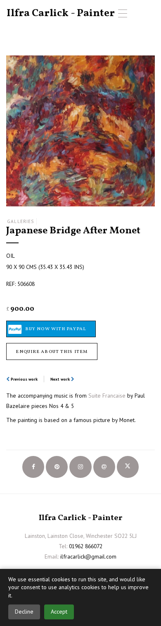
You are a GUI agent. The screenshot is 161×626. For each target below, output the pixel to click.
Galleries (20, 221)
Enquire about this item (52, 351)
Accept (59, 611)
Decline (24, 611)
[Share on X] (128, 467)
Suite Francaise (106, 395)
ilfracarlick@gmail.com (88, 556)
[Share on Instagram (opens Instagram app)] (80, 467)
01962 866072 (85, 546)
